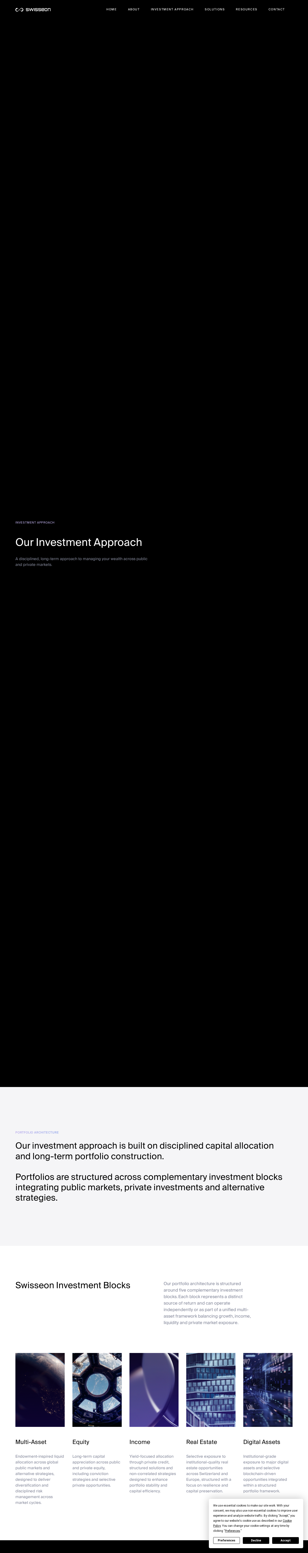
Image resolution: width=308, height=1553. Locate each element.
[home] (33, 10)
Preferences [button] (232, 1531)
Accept (286, 1540)
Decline (256, 1540)
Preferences (226, 1540)
